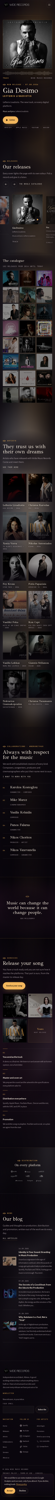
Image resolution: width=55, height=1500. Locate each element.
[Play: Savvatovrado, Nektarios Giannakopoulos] (4, 221)
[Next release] (14, 184)
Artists (5, 1437)
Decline (22, 1491)
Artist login (41, 1426)
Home (5, 1426)
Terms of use (26, 1473)
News (5, 1447)
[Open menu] (49, 5)
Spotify (8, 128)
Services (6, 1452)
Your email (8, 1404)
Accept (10, 1491)
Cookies (39, 1473)
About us (6, 1458)
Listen (12, 120)
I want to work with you (17, 777)
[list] (27, 220)
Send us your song (14, 986)
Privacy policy (10, 1473)
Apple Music (21, 128)
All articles (10, 1238)
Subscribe (42, 1410)
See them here (11, 467)
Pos (47, 227)
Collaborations (8, 1442)
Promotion (40, 1431)
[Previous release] (6, 184)
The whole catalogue (30, 184)
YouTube (35, 128)
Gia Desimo (18, 228)
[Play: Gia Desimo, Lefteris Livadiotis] (38, 219)
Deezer (46, 128)
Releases (6, 1431)
